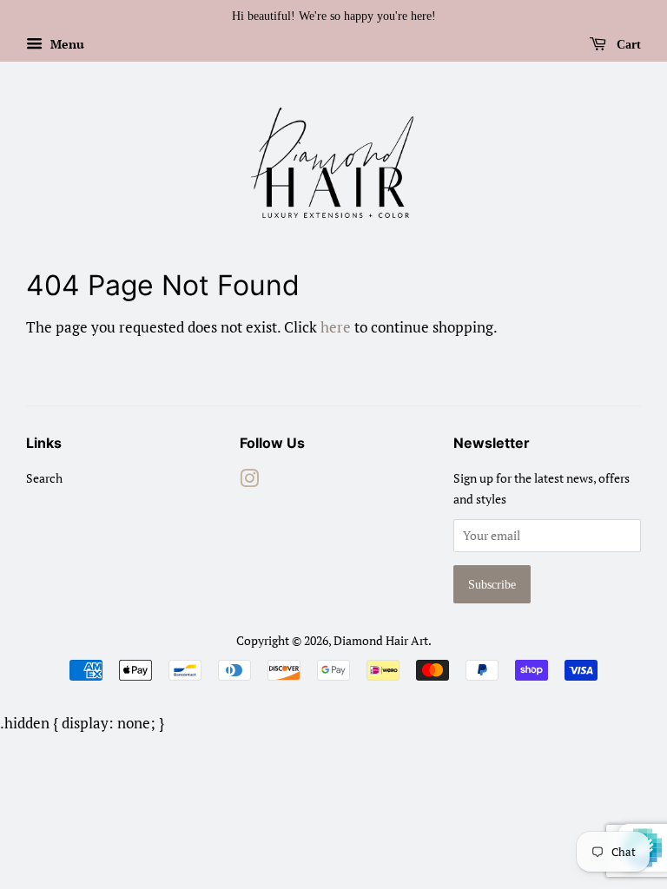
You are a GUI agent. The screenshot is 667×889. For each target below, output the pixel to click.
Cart (627, 44)
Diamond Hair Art (381, 640)
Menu (65, 44)
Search (44, 478)
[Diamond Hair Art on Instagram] (249, 481)
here (335, 327)
